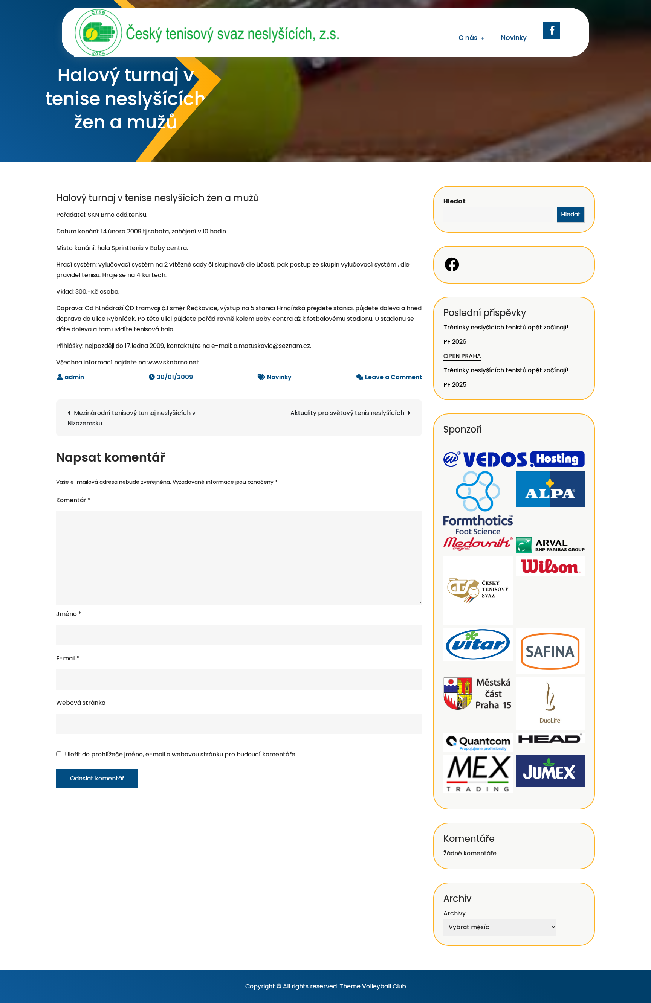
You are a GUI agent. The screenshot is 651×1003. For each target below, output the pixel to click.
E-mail (68, 658)
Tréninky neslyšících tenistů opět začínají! (505, 327)
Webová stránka (80, 702)
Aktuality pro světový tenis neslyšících (347, 413)
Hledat (454, 201)
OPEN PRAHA (462, 356)
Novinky (514, 37)
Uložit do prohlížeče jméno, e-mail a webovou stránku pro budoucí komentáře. (180, 754)
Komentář (73, 500)
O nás (467, 37)
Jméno (68, 614)
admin (74, 377)
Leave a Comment (393, 377)
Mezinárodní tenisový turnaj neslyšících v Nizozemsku (131, 418)
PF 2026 (454, 341)
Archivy (454, 913)
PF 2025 (454, 384)
